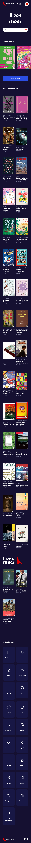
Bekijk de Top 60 (15, 78)
